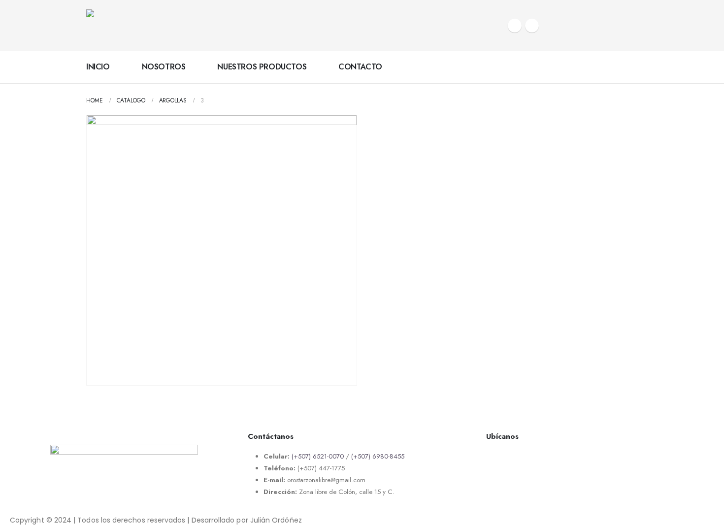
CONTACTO (360, 66)
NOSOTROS (164, 66)
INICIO (98, 66)
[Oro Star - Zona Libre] (147, 25)
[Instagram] (515, 26)
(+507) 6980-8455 (377, 456)
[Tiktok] (532, 26)
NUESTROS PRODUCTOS (261, 66)
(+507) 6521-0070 (318, 456)
